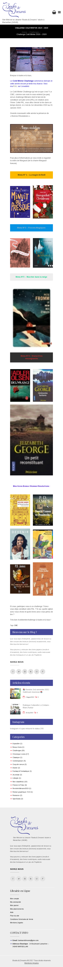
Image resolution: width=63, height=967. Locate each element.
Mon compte (14, 899)
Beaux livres (17, 747)
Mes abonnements (17, 909)
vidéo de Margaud (19, 160)
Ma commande (15, 902)
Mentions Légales (16, 923)
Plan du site (14, 916)
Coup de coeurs (18, 764)
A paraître (16, 743)
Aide (11, 912)
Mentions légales (31, 963)
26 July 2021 (29, 712)
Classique (16, 757)
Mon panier (14, 905)
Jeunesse (16, 775)
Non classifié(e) (18, 782)
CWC (16, 625)
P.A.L (15, 86)
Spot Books (16, 799)
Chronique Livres (19, 754)
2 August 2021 (30, 697)
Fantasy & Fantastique (21, 771)
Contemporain (18, 761)
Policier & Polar (18, 785)
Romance (16, 795)
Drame (15, 768)
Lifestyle (16, 778)
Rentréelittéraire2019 (21, 788)
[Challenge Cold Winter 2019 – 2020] (31, 59)
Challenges (34, 32)
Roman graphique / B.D (21, 792)
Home (24, 32)
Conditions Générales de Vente (21, 919)
